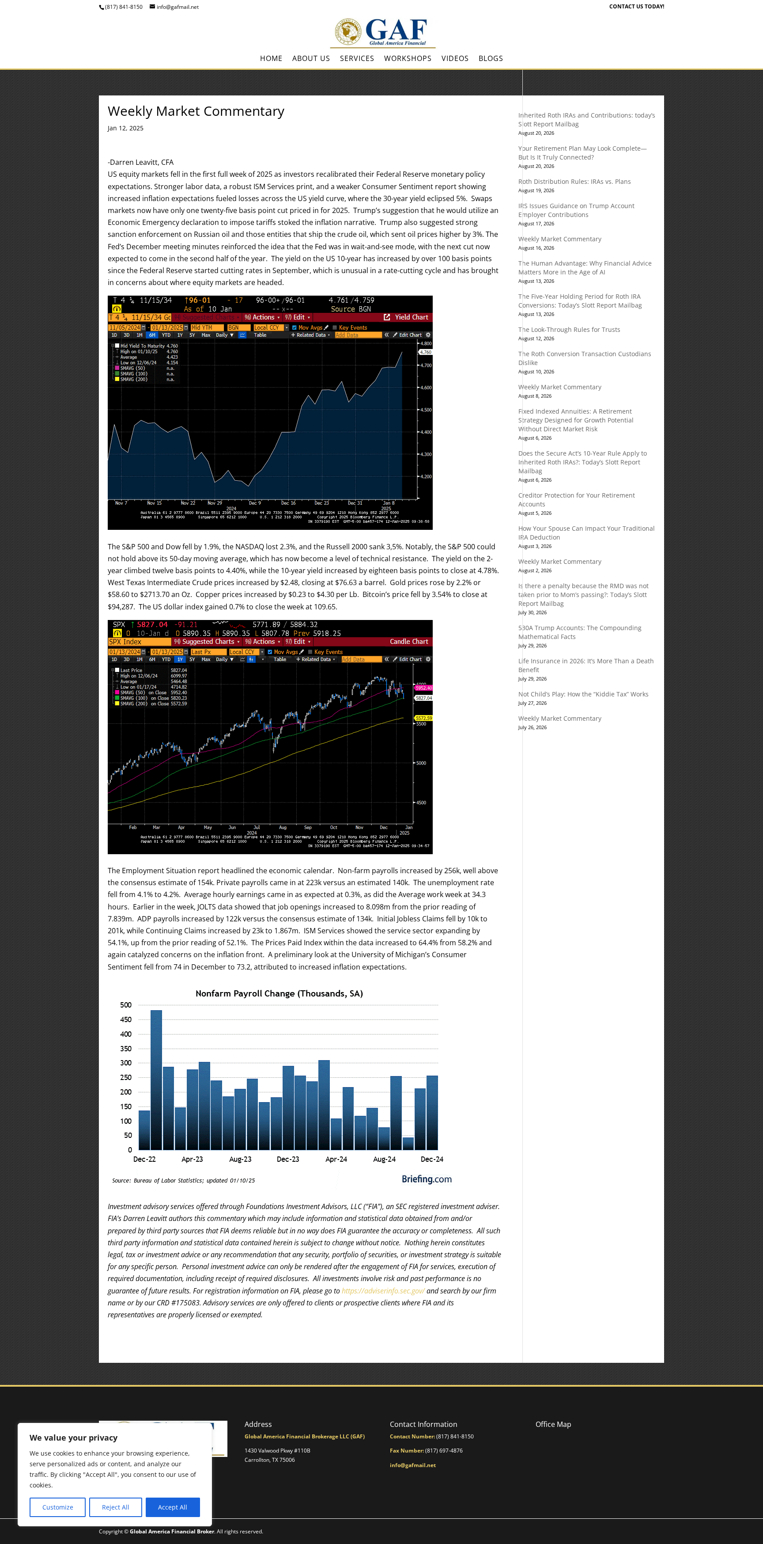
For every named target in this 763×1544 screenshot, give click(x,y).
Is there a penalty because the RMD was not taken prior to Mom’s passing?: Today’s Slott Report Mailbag (583, 595)
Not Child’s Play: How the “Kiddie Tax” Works (583, 694)
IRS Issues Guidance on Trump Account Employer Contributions (576, 210)
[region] (115, 1474)
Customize (57, 1507)
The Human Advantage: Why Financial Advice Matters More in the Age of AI (585, 267)
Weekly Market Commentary (559, 239)
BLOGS (491, 59)
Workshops (408, 59)
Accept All (172, 1507)
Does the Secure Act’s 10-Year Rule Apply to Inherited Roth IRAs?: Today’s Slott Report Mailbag (582, 462)
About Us (311, 59)
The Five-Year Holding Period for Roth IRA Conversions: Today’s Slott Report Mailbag (580, 300)
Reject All (115, 1507)
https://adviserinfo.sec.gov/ (383, 1291)
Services (357, 59)
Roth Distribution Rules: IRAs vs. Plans (574, 181)
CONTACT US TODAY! (636, 7)
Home (271, 59)
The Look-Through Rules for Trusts (569, 329)
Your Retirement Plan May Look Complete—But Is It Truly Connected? (582, 152)
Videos (455, 59)
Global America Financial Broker (172, 1531)
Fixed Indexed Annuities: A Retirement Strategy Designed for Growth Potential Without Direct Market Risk (576, 420)
